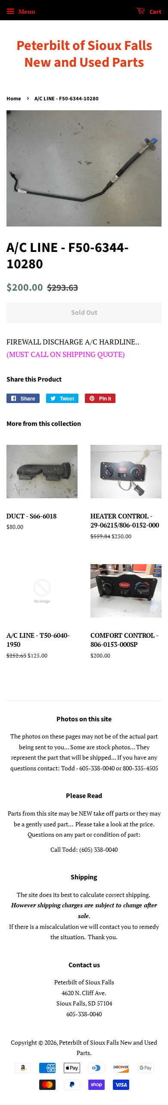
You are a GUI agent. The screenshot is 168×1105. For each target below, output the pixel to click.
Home (13, 98)
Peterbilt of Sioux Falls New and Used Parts (84, 54)
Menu (26, 11)
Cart (155, 12)
